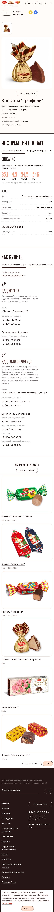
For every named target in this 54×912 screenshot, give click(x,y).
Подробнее (7, 903)
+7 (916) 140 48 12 (11, 320)
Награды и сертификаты (37, 151)
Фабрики (6, 813)
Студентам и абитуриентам (9, 848)
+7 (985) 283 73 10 (11, 340)
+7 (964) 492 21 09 (11, 421)
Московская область (12, 275)
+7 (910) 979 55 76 (11, 429)
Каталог (6, 803)
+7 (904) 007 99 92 (11, 437)
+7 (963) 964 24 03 (11, 344)
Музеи (5, 854)
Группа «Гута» (9, 882)
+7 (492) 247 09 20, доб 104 (16, 401)
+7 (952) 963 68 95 (11, 445)
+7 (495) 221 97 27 (11, 324)
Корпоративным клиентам (10, 830)
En (51, 3)
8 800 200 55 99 (39, 812)
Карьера (6, 841)
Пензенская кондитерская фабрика (23, 106)
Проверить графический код (39, 825)
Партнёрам (7, 836)
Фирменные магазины (13, 872)
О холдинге (7, 818)
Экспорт (6, 877)
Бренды (5, 808)
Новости (6, 823)
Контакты (6, 859)
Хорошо (27, 908)
